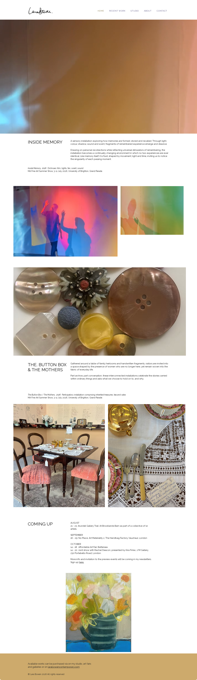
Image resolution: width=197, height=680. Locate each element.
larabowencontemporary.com (64, 667)
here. (81, 562)
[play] (162, 575)
